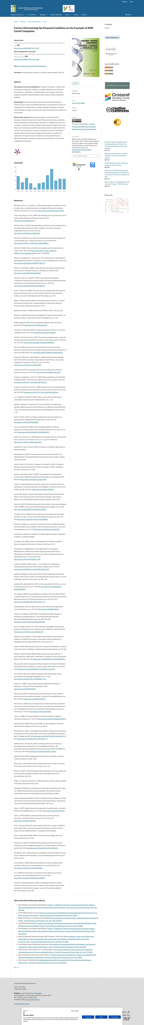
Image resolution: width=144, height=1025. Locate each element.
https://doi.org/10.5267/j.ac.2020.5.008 (33, 479)
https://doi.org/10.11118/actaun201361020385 (29, 622)
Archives (23, 21)
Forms (76, 15)
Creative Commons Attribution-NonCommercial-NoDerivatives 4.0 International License (84, 126)
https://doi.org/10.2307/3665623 (45, 332)
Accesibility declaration (22, 1004)
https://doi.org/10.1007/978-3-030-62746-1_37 (29, 602)
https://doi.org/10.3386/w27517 (24, 221)
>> (18, 967)
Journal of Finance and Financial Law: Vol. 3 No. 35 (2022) (43, 921)
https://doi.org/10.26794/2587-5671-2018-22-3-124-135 (36, 669)
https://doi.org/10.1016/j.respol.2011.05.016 (28, 632)
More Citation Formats (80, 156)
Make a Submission (112, 37)
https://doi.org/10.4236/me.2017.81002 (51, 211)
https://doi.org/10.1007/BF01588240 (26, 422)
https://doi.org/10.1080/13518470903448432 (39, 342)
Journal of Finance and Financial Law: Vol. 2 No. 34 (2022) (64, 926)
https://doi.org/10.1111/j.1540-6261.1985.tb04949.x (41, 392)
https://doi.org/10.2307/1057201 (25, 821)
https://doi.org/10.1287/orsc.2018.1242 (27, 233)
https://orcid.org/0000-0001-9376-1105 (26, 48)
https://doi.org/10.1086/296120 (48, 609)
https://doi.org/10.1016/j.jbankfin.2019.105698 (29, 878)
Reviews (43, 15)
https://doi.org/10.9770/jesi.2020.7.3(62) (27, 559)
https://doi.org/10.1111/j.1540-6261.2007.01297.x (30, 382)
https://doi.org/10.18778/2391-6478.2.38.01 (31, 66)
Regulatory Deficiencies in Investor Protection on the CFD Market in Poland (116, 156)
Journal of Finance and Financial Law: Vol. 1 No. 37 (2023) (73, 952)
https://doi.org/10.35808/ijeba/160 (35, 325)
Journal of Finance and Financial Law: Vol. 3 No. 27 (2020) (58, 915)
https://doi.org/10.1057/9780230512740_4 (52, 719)
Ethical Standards (56, 15)
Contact (84, 15)
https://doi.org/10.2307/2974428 (43, 489)
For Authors (32, 15)
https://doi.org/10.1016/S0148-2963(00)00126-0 (33, 432)
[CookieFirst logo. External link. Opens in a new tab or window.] (24, 1013)
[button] (26, 1011)
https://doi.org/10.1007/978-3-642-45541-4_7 (32, 739)
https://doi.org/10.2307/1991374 (54, 811)
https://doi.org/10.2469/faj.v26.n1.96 (48, 372)
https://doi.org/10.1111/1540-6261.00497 (28, 442)
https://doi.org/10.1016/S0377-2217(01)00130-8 (49, 659)
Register (124, 1)
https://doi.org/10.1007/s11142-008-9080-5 (28, 868)
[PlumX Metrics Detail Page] (17, 151)
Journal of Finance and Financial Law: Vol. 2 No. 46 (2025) (48, 963)
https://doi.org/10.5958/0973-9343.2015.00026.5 (30, 509)
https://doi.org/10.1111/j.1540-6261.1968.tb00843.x (31, 243)
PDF (76, 83)
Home (16, 21)
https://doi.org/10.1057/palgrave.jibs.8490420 (32, 519)
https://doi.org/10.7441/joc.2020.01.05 (46, 529)
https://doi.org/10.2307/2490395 (25, 689)
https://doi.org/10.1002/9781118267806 (27, 273)
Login (131, 1)
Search (129, 15)
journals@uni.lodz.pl (32, 999)
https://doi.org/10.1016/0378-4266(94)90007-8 (29, 286)
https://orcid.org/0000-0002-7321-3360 (26, 59)
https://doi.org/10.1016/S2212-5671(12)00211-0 (42, 848)
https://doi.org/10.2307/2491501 (35, 699)
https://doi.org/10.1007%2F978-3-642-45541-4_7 (50, 736)
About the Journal (17, 15)
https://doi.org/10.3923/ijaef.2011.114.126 (42, 751)
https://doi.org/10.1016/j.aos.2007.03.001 (27, 365)
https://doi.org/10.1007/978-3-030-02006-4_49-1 (30, 679)
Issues (67, 15)
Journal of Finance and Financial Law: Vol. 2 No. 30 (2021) (67, 947)
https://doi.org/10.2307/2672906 (40, 711)
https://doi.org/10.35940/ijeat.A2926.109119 (48, 352)
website (38, 993)
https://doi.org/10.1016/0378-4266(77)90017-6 (29, 263)
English (107, 28)
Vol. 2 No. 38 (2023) (34, 21)
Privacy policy (75, 1010)
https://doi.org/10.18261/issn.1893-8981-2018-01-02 (31, 569)
